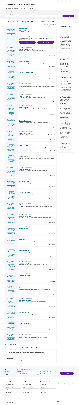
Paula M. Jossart (24, 312)
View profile (46, 42)
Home (6, 8)
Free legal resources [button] (30, 4)
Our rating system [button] (65, 48)
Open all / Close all (67, 54)
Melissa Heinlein (24, 250)
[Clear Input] (32, 16)
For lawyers (26, 381)
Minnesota (24, 8)
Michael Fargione (24, 157)
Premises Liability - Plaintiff (18, 8)
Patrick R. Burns (24, 61)
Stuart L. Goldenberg (25, 216)
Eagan (25, 360)
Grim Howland (23, 288)
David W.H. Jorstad (25, 300)
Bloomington (20, 360)
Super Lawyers (9, 381)
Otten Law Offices (22, 30)
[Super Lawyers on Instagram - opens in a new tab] (64, 384)
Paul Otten (23, 28)
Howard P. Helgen (24, 263)
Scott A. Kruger (24, 336)
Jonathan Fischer (24, 169)
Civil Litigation (10, 354)
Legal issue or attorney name (22, 371)
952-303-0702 (24, 32)
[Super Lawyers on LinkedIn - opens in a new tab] (73, 384)
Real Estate (31, 354)
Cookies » (72, 403)
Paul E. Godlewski (24, 192)
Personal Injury (25, 354)
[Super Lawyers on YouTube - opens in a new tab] (68, 384)
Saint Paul (15, 360)
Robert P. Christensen (26, 72)
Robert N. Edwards (25, 121)
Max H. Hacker (23, 228)
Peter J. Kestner (24, 323)
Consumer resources (46, 381)
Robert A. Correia (24, 85)
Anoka (28, 360)
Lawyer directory (10, 8)
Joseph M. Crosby (24, 96)
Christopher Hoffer (25, 275)
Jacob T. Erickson (24, 133)
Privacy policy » (67, 403)
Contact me (28, 42)
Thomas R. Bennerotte (26, 49)
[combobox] (19, 16)
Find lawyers (68, 16)
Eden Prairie (29, 8)
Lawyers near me (21, 4)
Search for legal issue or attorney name (13, 14)
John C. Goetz (23, 205)
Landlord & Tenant (17, 354)
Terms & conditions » (59, 403)
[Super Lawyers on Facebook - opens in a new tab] (59, 384)
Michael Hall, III (24, 239)
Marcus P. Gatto (24, 181)
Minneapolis (9, 360)
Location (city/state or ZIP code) (40, 14)
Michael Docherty (24, 107)
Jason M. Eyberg (24, 145)
